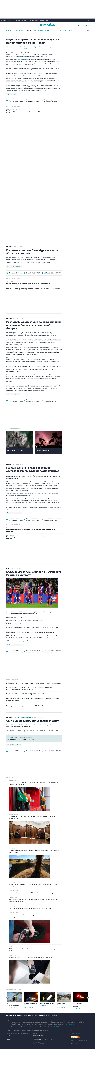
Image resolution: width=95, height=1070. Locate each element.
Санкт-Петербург (17, 266)
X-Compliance (10, 1036)
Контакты (9, 1015)
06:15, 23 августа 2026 (18, 464)
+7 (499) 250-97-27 (57, 1026)
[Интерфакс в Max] (43, 1043)
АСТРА (8, 1041)
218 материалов (77, 1008)
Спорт (35, 30)
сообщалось (12, 499)
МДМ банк (9, 94)
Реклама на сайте (44, 1015)
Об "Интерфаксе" (16, 20)
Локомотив (14, 644)
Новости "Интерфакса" (38, 1035)
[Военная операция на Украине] (31, 1001)
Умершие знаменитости (47, 1003)
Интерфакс (47, 25)
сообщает (35, 139)
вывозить (25, 494)
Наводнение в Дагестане (61, 1004)
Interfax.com (24, 20)
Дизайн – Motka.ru (75, 1043)
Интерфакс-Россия (33, 20)
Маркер (8, 1039)
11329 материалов (28, 1007)
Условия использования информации (79, 1040)
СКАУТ (8, 1038)
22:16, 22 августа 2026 (16, 568)
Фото (70, 30)
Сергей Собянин (11, 744)
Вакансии (34, 1015)
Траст (15, 94)
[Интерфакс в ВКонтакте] (39, 1043)
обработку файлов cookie (70, 1024)
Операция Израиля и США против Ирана (13, 1004)
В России (15, 30)
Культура (40, 30)
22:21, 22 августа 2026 (39, 123)
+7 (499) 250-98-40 (47, 1026)
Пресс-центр (27, 1015)
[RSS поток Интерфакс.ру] (41, 1043)
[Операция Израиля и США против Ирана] (14, 1002)
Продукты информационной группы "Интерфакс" (28, 1030)
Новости (58, 30)
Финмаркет (41, 20)
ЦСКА (8, 644)
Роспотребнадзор (11, 394)
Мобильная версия (5, 20)
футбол (20, 644)
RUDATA (35, 1038)
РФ (18, 394)
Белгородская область (13, 194)
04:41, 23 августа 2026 (18, 246)
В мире (21, 30)
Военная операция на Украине (23, 123)
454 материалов (44, 1005)
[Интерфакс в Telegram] (36, 1043)
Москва (47, 30)
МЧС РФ (9, 266)
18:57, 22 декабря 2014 (19, 36)
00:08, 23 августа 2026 (18, 318)
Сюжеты (65, 30)
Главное (8, 30)
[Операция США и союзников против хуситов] (80, 1001)
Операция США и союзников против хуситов (78, 1005)
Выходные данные (75, 1041)
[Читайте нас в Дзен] (34, 1043)
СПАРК (8, 1035)
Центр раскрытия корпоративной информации (43, 1039)
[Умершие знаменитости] (47, 1001)
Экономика (28, 30)
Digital (53, 30)
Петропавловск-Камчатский (14, 513)
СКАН (34, 1036)
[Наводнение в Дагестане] (64, 1001)
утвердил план (21, 59)
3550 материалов (11, 1007)
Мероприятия (53, 1015)
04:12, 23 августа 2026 (39, 717)
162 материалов (61, 1007)
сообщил (46, 725)
